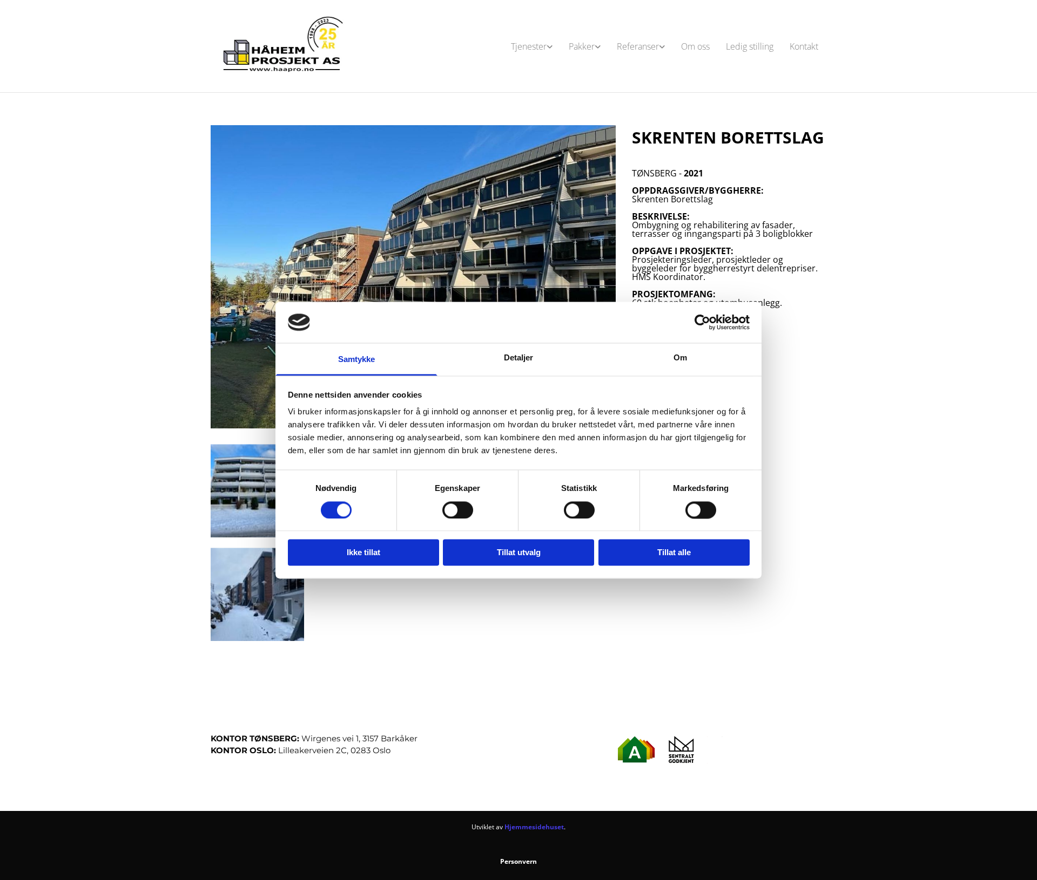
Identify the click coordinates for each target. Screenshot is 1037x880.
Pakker (582, 46)
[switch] (457, 510)
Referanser (638, 46)
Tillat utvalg (519, 552)
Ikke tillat (363, 552)
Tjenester (529, 46)
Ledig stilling (749, 46)
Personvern (518, 861)
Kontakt (804, 46)
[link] (532, 46)
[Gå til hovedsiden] (282, 46)
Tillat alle (674, 552)
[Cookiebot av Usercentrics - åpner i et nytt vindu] (702, 322)
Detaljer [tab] (519, 358)
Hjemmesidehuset (534, 826)
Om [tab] (680, 358)
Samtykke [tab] (356, 359)
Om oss (695, 46)
